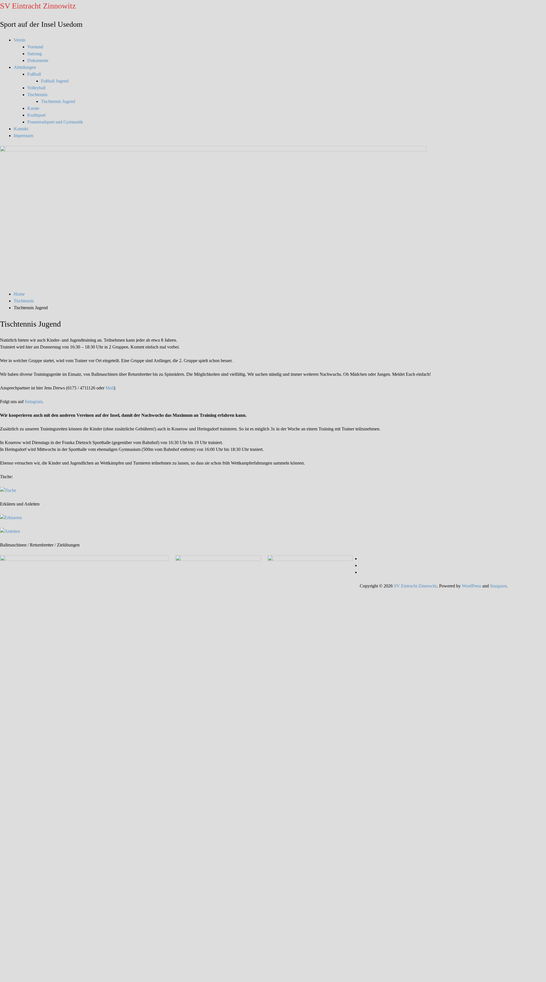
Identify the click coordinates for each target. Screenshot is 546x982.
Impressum (23, 135)
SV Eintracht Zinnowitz (38, 5)
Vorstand (35, 46)
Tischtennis (37, 94)
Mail (110, 387)
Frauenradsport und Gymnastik (55, 121)
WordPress (471, 585)
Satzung (34, 53)
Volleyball (36, 87)
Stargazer (498, 585)
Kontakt (21, 128)
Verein (19, 40)
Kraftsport (36, 115)
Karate (33, 108)
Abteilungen (25, 67)
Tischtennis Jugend (58, 101)
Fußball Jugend (55, 81)
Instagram (33, 401)
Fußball (34, 74)
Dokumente (37, 60)
